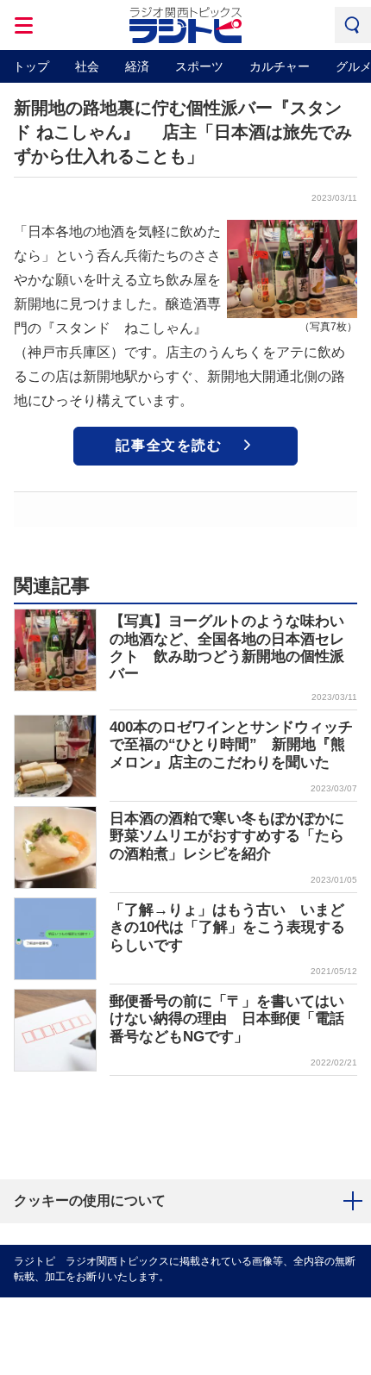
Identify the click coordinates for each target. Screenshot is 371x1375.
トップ (31, 66)
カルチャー (279, 66)
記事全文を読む (169, 445)
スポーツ (199, 66)
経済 (137, 66)
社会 (87, 66)
